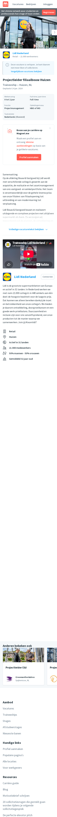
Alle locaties (9, 761)
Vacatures (17, 4)
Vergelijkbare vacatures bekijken (26, 71)
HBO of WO (35, 108)
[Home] (5, 4)
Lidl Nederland (21, 53)
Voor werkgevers (12, 767)
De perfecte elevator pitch (17, 815)
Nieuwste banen (12, 733)
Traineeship (10, 85)
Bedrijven (31, 4)
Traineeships (10, 714)
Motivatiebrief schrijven (16, 795)
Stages (7, 721)
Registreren (48, 12)
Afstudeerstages (12, 727)
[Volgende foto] (51, 32)
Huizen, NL (25, 85)
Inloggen (48, 4)
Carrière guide (11, 783)
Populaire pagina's (13, 755)
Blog (5, 789)
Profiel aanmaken (28, 157)
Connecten (48, 276)
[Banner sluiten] (50, 128)
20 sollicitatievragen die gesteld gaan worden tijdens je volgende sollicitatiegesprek (24, 805)
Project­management (14, 108)
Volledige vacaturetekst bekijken (26, 229)
